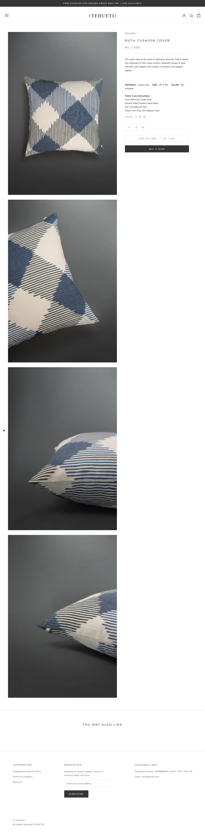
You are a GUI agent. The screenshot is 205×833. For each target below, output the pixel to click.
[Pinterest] (144, 117)
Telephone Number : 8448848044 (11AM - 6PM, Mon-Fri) (163, 771)
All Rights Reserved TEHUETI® (28, 824)
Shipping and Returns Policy (27, 771)
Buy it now (157, 149)
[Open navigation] (7, 15)
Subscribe (76, 794)
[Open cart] (198, 15)
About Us (17, 781)
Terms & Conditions (23, 776)
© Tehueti (19, 820)
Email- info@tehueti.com (147, 776)
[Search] (191, 15)
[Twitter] (140, 117)
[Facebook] (136, 117)
